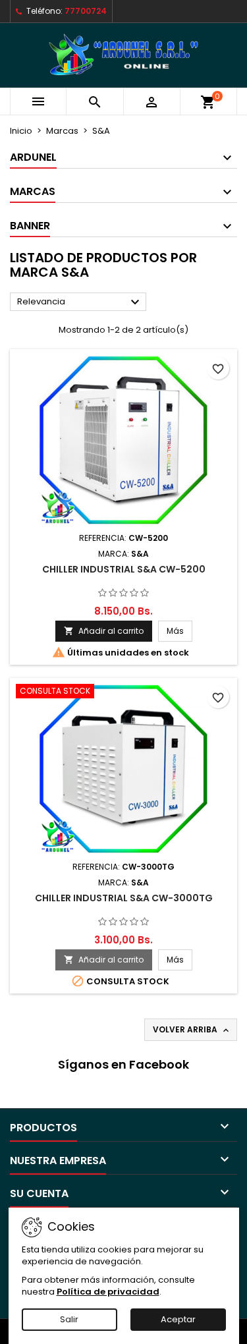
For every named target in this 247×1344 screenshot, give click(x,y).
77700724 (86, 10)
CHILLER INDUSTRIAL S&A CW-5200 (124, 569)
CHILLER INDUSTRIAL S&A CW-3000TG (124, 898)
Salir (69, 1319)
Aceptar (178, 1319)
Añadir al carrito (104, 630)
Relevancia (80, 302)
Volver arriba (192, 1030)
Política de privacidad (108, 1291)
